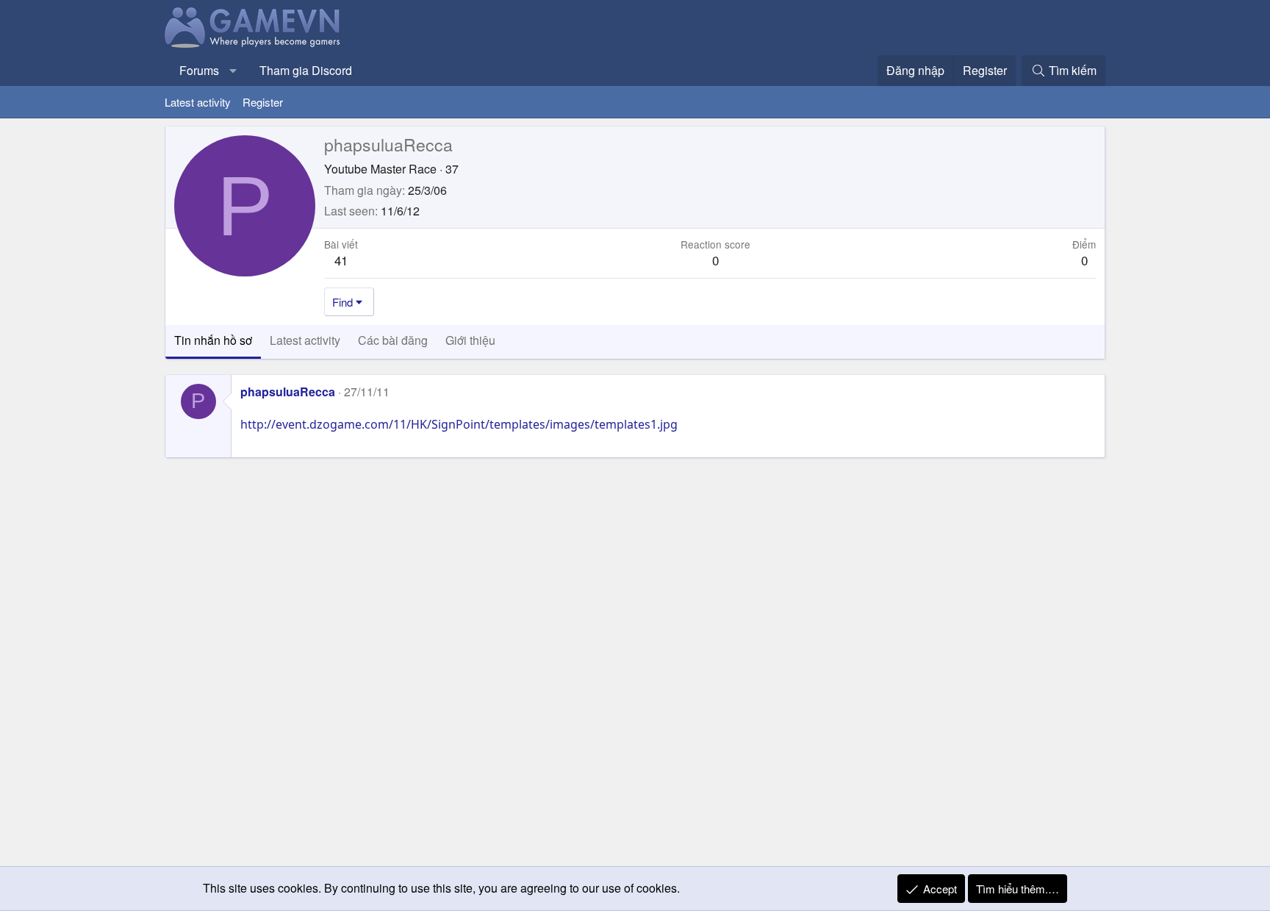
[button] (233, 70)
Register (263, 102)
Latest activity (198, 102)
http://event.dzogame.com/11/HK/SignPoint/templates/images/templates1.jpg (459, 424)
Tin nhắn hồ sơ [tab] (213, 340)
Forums (199, 70)
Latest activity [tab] (305, 340)
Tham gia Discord (305, 70)
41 (341, 260)
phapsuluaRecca (287, 391)
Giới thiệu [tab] (470, 340)
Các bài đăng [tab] (393, 340)
